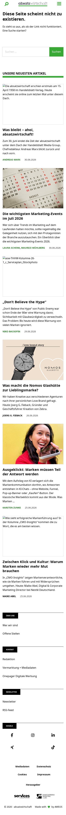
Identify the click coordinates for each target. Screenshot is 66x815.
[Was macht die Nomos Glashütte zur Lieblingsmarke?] (33, 360)
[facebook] (13, 735)
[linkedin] (53, 735)
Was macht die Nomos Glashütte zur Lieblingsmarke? (31, 387)
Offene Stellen (11, 633)
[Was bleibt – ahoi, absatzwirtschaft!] (33, 104)
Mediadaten (22, 766)
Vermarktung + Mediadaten (19, 667)
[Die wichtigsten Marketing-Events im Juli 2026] (33, 188)
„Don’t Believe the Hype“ (25, 302)
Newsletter (9, 701)
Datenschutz (44, 766)
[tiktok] (53, 747)
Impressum (43, 774)
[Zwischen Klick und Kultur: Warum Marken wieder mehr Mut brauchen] (33, 536)
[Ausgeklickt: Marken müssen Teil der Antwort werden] (33, 444)
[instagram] (33, 735)
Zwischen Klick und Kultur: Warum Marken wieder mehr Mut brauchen (33, 566)
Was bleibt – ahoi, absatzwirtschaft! (18, 131)
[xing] (13, 747)
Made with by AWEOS (48, 806)
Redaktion (9, 659)
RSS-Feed (8, 710)
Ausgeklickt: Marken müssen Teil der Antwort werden (32, 471)
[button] (6, 4)
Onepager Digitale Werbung (20, 676)
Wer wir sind (10, 625)
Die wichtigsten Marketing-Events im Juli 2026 (32, 215)
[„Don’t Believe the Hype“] (33, 276)
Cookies (22, 774)
